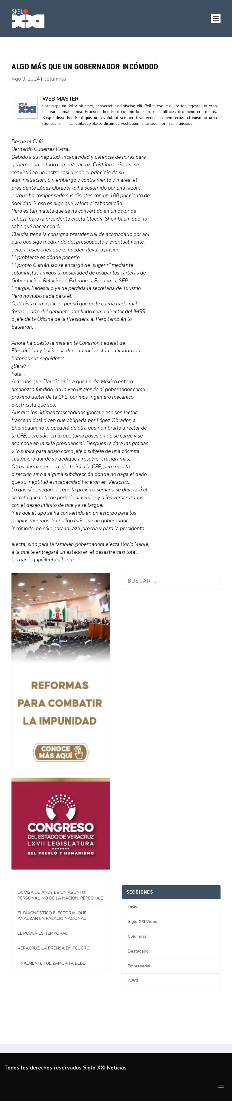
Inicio (132, 906)
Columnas (55, 78)
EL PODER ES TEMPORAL (42, 933)
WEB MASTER (60, 98)
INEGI (133, 981)
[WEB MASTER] (27, 118)
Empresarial (139, 966)
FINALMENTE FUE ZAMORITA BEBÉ (51, 963)
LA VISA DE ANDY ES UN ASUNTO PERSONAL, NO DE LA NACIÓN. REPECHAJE (60, 895)
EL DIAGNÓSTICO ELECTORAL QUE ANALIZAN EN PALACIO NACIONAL (52, 915)
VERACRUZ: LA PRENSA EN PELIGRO (54, 948)
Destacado (138, 951)
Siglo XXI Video (142, 921)
